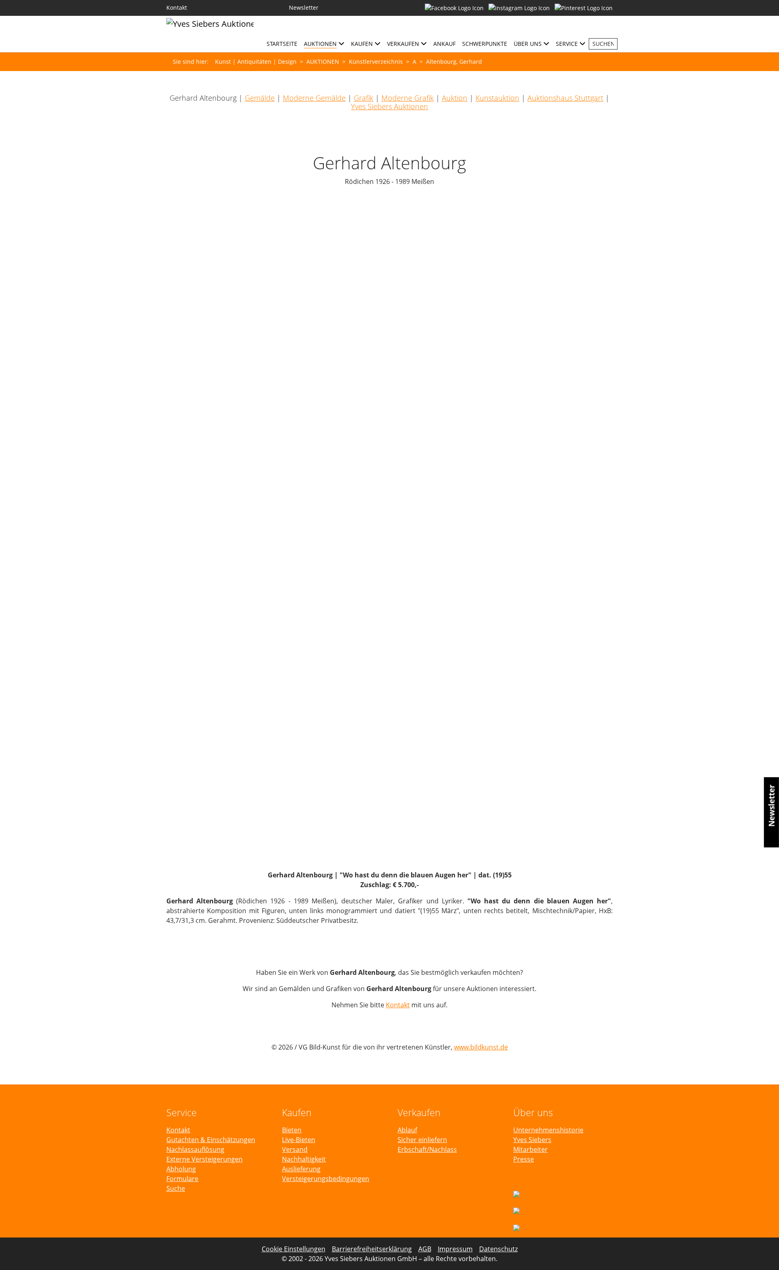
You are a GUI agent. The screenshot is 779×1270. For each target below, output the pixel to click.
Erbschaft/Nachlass (427, 1149)
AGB (424, 1248)
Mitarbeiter (530, 1149)
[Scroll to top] (761, 1252)
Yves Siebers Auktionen (389, 106)
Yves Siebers (532, 1139)
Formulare (182, 1178)
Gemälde (260, 98)
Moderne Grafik (407, 98)
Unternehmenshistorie (548, 1129)
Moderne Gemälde (314, 98)
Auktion (454, 98)
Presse (523, 1159)
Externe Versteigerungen (204, 1159)
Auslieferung (301, 1168)
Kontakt (398, 1004)
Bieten (291, 1129)
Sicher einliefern (422, 1139)
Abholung (181, 1168)
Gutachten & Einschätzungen (210, 1139)
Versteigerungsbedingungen (325, 1178)
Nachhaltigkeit (304, 1159)
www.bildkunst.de (481, 1047)
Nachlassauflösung (195, 1149)
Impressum (455, 1248)
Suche (175, 1188)
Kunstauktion (497, 98)
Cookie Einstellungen (293, 1248)
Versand (295, 1149)
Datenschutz (498, 1248)
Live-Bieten (298, 1139)
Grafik (363, 98)
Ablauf (407, 1129)
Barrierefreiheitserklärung (372, 1248)
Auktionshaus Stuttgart (565, 98)
